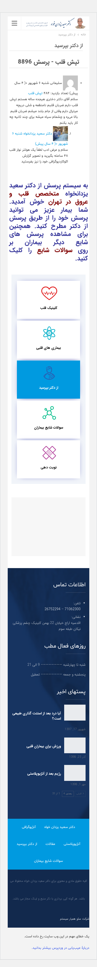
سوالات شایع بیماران (48, 427)
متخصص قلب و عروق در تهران (48, 198)
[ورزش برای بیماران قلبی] (75, 745)
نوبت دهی (49, 467)
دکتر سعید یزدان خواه (59, 827)
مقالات (50, 844)
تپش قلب (35, 93)
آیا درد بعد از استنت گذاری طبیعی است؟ (36, 716)
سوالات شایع (55, 250)
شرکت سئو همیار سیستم (74, 918)
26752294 (52, 609)
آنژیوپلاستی (72, 844)
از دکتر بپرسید (48, 387)
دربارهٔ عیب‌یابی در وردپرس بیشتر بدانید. (60, 948)
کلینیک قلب (48, 308)
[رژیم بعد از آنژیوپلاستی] (75, 773)
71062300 (73, 609)
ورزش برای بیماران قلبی (43, 746)
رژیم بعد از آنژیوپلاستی (44, 773)
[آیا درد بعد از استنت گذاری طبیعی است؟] (75, 713)
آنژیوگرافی (29, 827)
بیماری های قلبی (48, 348)
